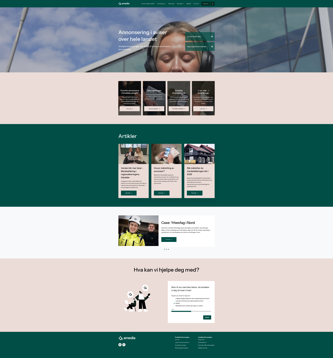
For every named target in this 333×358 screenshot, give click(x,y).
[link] (124, 3)
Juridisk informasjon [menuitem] (205, 337)
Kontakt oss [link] (205, 3)
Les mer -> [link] (169, 239)
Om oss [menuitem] (177, 339)
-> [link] (133, 158)
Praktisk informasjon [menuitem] (182, 337)
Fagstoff (188, 3)
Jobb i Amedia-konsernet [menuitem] (182, 342)
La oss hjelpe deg (194, 36)
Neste (207, 317)
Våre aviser (171, 3)
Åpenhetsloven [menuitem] (202, 342)
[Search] (213, 4)
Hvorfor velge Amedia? (148, 3)
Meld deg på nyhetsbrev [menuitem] (181, 348)
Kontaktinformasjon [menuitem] (180, 345)
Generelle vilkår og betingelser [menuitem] (206, 345)
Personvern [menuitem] (201, 339)
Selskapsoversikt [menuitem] (202, 348)
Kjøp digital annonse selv (197, 47)
